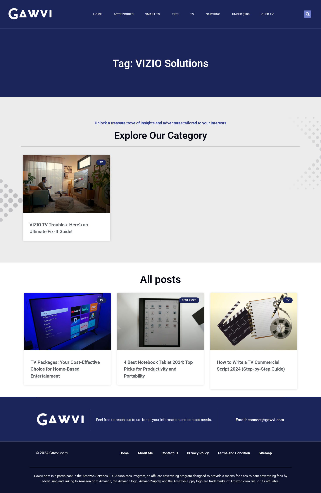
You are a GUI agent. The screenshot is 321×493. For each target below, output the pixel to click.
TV (192, 14)
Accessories (123, 14)
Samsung (213, 14)
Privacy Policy (198, 453)
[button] (307, 14)
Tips (175, 14)
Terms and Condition (233, 453)
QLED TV (267, 14)
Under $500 (241, 14)
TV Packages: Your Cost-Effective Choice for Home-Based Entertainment (65, 369)
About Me (145, 453)
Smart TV (152, 14)
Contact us (170, 453)
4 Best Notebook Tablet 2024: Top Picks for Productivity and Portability (158, 369)
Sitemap (265, 453)
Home (97, 14)
